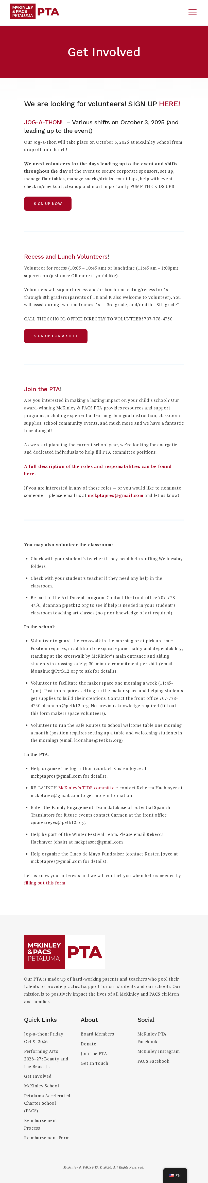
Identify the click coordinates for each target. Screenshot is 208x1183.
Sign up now (48, 203)
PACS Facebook (153, 1061)
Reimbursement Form (47, 1138)
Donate (88, 1044)
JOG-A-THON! (43, 122)
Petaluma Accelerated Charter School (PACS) (47, 1103)
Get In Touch (94, 1063)
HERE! (169, 103)
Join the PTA (42, 389)
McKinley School (41, 1086)
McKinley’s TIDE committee (87, 788)
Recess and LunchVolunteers (65, 256)
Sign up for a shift (56, 336)
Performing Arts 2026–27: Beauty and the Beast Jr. (46, 1058)
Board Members (97, 1034)
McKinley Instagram (158, 1051)
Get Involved (37, 1076)
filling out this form (44, 883)
